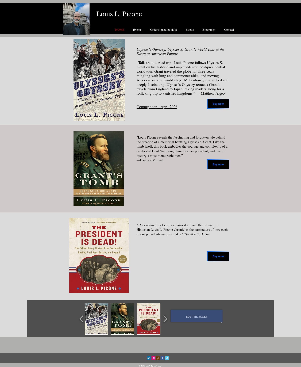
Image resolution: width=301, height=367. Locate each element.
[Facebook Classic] (162, 358)
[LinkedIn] (149, 358)
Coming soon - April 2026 (157, 106)
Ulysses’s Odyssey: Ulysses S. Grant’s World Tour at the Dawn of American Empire (181, 51)
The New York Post (197, 234)
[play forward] (165, 318)
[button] (96, 319)
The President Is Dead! (154, 225)
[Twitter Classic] (167, 358)
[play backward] (82, 318)
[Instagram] (153, 358)
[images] (158, 358)
